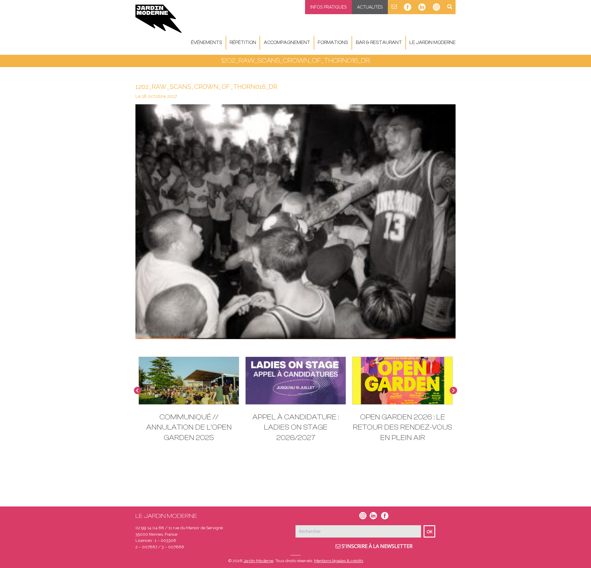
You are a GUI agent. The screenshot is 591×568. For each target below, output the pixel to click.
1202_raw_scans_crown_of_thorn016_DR (206, 86)
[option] (295, 402)
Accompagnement (287, 42)
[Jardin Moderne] (158, 19)
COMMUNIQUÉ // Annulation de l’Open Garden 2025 (189, 427)
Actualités (370, 7)
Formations (333, 42)
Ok (429, 531)
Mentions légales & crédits (338, 560)
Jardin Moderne (258, 560)
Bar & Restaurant (379, 42)
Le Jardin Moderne (432, 42)
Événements (206, 42)
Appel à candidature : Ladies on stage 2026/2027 (295, 427)
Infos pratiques (328, 7)
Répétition (243, 42)
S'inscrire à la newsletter (376, 546)
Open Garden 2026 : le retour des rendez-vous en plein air (402, 427)
